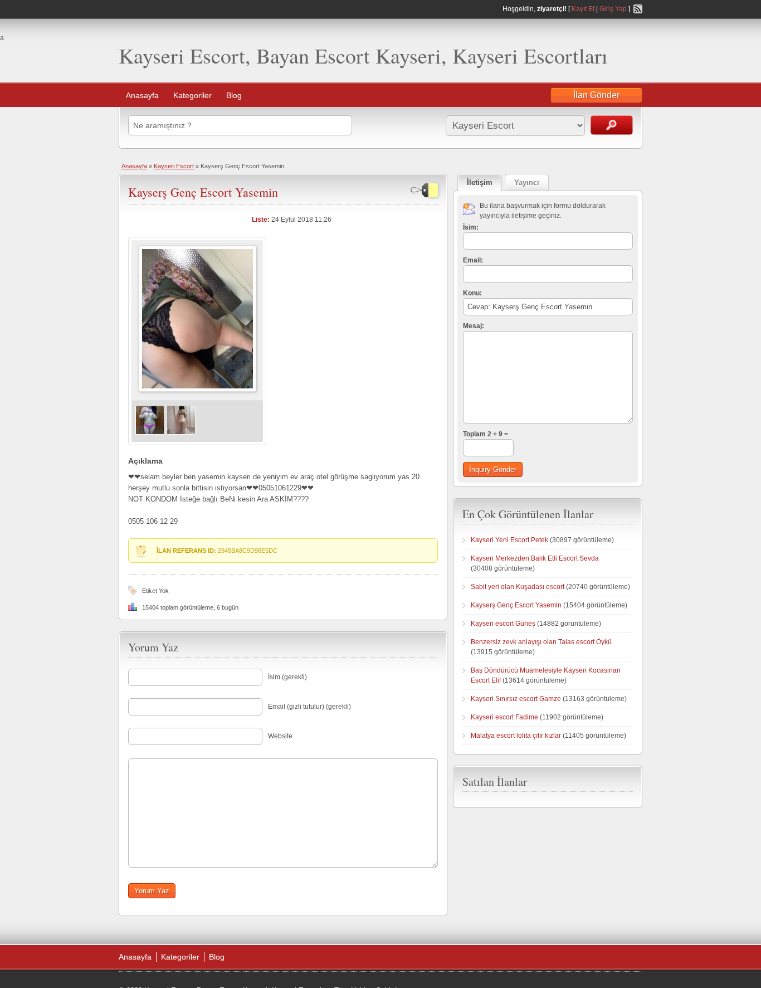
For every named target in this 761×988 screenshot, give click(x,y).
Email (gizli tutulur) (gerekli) (309, 706)
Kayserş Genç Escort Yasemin (203, 192)
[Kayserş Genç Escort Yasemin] (197, 389)
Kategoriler (192, 95)
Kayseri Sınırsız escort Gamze (516, 699)
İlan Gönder (596, 95)
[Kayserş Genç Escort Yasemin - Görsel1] (149, 433)
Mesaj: (473, 326)
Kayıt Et (583, 9)
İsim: (471, 227)
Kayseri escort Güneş (503, 623)
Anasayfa (142, 95)
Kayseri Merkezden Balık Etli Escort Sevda (535, 558)
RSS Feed (637, 8)
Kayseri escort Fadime (504, 717)
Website (280, 736)
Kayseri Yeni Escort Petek (509, 540)
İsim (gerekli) (287, 677)
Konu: (472, 293)
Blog (234, 95)
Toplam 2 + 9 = (485, 434)
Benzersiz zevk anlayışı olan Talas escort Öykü (541, 642)
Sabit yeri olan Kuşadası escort (517, 587)
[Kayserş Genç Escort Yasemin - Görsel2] (181, 433)
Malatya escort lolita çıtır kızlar (516, 735)
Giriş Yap (613, 9)
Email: (473, 260)
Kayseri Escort (174, 166)
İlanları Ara (612, 125)
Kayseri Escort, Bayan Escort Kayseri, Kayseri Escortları (363, 55)
